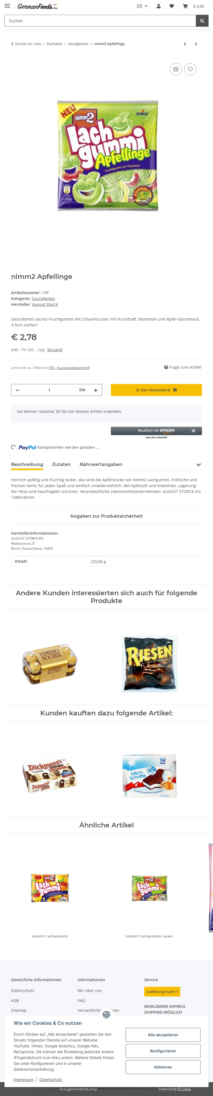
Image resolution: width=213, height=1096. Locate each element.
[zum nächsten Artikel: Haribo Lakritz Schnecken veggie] (196, 44)
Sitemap (18, 1010)
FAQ (81, 1000)
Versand (54, 349)
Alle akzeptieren (163, 1034)
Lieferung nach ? (162, 991)
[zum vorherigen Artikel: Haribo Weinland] (185, 44)
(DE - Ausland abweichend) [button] (69, 367)
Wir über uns (90, 990)
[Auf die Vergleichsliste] (176, 69)
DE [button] (140, 6)
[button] (158, 6)
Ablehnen (163, 1067)
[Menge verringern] (17, 390)
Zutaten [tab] (61, 464)
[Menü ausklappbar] (7, 3)
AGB (15, 1000)
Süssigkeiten (43, 298)
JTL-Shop (184, 1089)
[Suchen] (202, 21)
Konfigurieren (163, 1050)
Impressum (24, 1079)
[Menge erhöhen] (96, 390)
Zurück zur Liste (28, 43)
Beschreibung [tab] (27, 464)
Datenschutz (50, 1079)
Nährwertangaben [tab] (101, 464)
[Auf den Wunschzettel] (190, 69)
